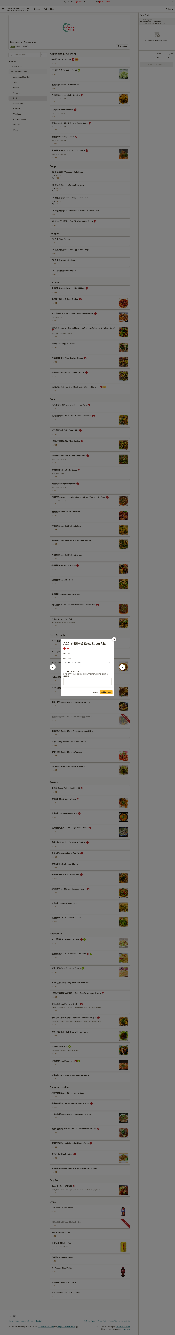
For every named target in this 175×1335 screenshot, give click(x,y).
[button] (53, 669)
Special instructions (71, 671)
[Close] (114, 639)
